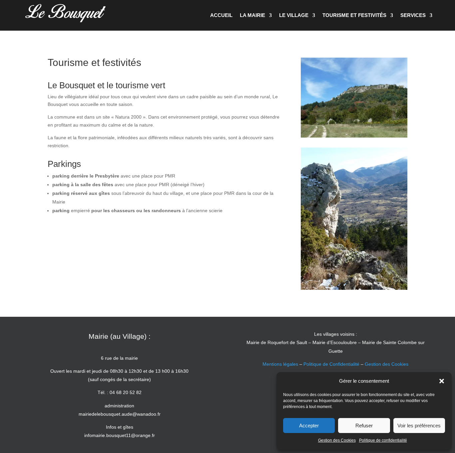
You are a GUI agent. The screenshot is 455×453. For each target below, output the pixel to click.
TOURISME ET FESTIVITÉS (354, 15)
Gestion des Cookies (337, 440)
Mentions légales (280, 364)
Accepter (309, 425)
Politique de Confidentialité (331, 364)
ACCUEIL (221, 15)
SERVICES (413, 15)
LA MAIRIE (252, 15)
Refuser (364, 425)
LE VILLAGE (293, 15)
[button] (441, 381)
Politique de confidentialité (383, 440)
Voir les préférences (419, 425)
